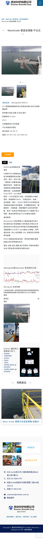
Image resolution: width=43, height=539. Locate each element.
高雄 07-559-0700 (14, 489)
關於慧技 (26, 516)
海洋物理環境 (24, 19)
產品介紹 (9, 19)
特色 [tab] (4, 162)
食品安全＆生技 (31, 460)
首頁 (3, 19)
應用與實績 (10, 516)
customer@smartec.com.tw (18, 495)
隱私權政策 (28, 529)
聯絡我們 (10, 498)
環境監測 (15, 19)
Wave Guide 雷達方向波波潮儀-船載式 (20, 422)
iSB (22, 529)
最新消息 (18, 516)
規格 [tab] (10, 162)
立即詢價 (7, 154)
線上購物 (34, 516)
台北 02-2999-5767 (14, 479)
